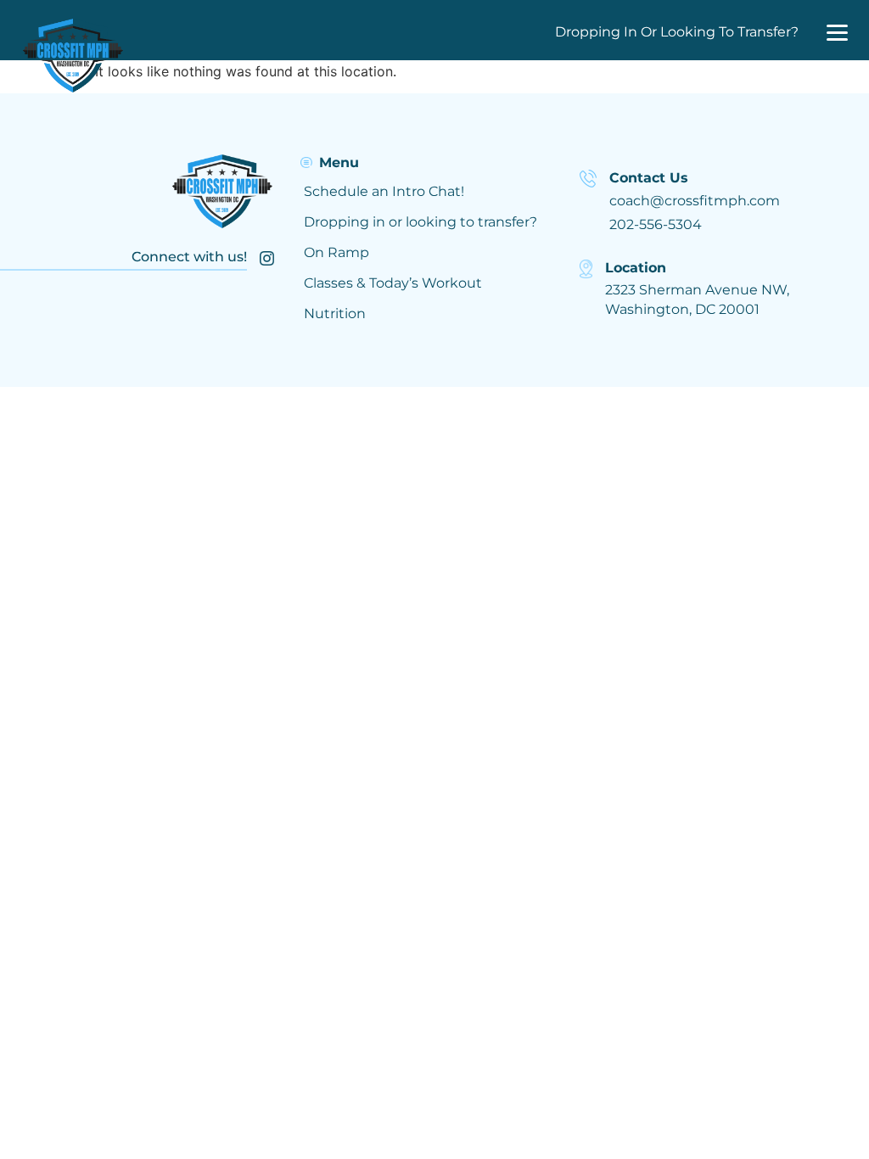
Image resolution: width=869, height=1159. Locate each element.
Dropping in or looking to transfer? (420, 222)
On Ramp (336, 252)
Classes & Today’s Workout (393, 283)
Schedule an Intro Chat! (384, 191)
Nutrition (335, 313)
